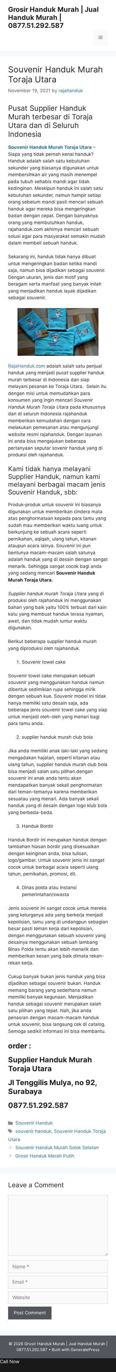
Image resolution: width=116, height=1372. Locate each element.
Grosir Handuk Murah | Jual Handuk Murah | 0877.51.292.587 (53, 17)
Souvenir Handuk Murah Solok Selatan (57, 1147)
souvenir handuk (33, 1131)
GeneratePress (85, 1349)
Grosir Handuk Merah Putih (44, 1156)
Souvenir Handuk (34, 1123)
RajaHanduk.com (26, 366)
